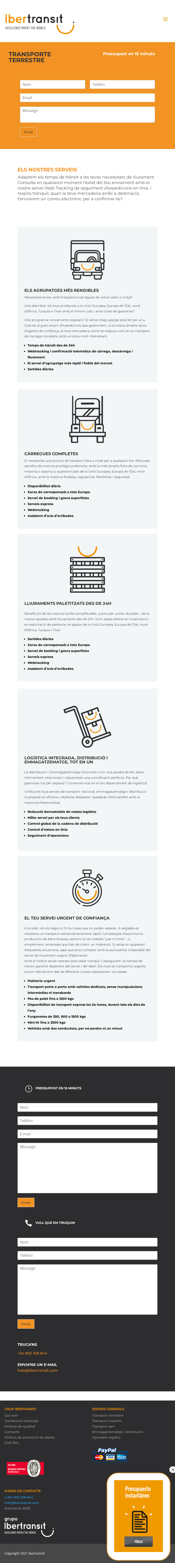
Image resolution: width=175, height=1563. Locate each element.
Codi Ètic (12, 1443)
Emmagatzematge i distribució (117, 1432)
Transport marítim (107, 1421)
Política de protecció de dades (30, 1437)
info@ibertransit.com (22, 1503)
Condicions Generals (21, 1421)
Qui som (11, 1415)
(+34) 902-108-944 (19, 1497)
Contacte (12, 1432)
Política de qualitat (20, 1426)
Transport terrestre (107, 1415)
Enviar (28, 132)
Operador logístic (106, 1437)
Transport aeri (103, 1426)
